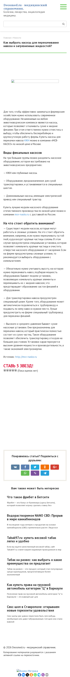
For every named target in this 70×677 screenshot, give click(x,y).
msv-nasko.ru (22, 214)
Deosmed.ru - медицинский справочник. (25, 6)
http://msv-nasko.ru (26, 356)
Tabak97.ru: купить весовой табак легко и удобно (31, 539)
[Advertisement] (30, 66)
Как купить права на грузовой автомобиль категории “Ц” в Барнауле (35, 586)
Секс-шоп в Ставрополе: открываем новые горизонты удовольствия (33, 608)
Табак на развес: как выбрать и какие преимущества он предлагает (34, 561)
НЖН (26, 140)
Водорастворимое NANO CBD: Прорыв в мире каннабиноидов (35, 517)
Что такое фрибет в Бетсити (28, 497)
